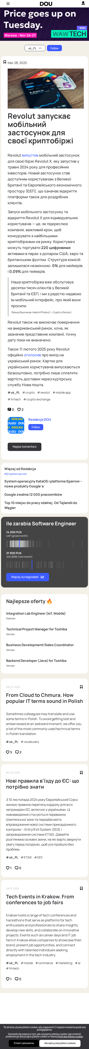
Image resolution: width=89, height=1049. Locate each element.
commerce (45, 963)
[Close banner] (86, 8)
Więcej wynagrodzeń (25, 577)
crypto (30, 392)
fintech (16, 399)
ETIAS (28, 857)
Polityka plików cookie (70, 1036)
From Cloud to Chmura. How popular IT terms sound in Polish (44, 698)
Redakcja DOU (39, 419)
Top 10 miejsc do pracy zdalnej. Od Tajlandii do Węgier (40, 505)
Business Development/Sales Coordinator (40, 645)
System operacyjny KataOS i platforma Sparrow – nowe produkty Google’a (43, 483)
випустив (30, 155)
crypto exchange (38, 399)
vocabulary (31, 742)
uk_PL (15, 392)
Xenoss (10, 634)
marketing (65, 963)
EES (39, 857)
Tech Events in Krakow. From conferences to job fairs (40, 900)
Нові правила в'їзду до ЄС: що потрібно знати (42, 784)
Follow (54, 48)
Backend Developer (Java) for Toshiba (36, 660)
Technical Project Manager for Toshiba (36, 629)
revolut (45, 392)
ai (79, 963)
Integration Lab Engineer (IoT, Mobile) (36, 613)
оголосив (32, 354)
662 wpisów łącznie (15, 474)
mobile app (63, 392)
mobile (28, 963)
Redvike (10, 618)
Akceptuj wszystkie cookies (60, 1043)
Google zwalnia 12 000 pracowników (33, 494)
